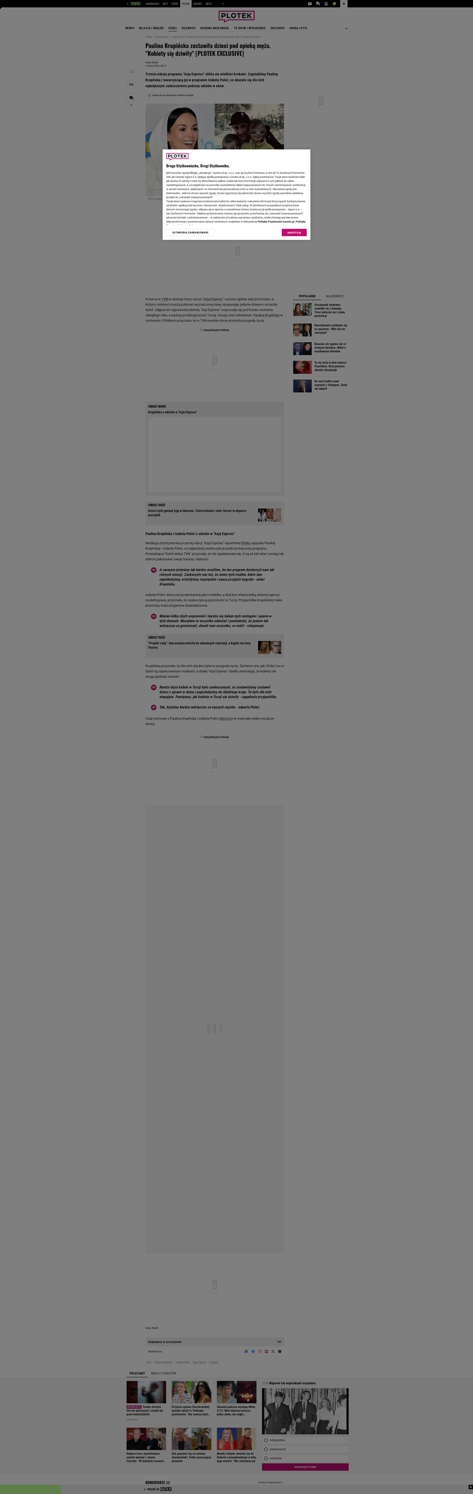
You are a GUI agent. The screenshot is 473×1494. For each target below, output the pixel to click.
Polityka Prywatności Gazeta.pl (276, 221)
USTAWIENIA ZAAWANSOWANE (190, 232)
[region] (236, 194)
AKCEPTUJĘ (294, 232)
